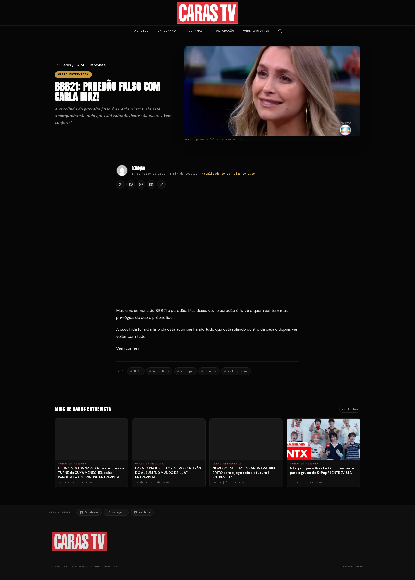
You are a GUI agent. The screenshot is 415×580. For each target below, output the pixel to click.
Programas (194, 31)
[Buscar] (280, 31)
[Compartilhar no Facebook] (130, 184)
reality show (237, 371)
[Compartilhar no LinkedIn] (151, 184)
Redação (138, 168)
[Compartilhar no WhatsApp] (141, 184)
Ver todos (349, 409)
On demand (167, 31)
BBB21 (137, 371)
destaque (186, 371)
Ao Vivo (141, 31)
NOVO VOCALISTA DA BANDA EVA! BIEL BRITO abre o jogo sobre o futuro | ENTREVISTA (244, 472)
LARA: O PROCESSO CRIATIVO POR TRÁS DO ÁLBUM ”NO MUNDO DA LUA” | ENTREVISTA (168, 472)
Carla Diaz (160, 371)
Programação (223, 31)
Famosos (210, 371)
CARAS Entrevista (90, 64)
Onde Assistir (256, 31)
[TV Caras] (208, 13)
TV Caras (63, 64)
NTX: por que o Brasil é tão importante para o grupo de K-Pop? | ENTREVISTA (322, 470)
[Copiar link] (161, 184)
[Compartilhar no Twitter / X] (120, 184)
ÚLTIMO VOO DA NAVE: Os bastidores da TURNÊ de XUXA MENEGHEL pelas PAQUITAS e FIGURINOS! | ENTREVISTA (91, 472)
